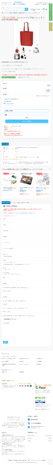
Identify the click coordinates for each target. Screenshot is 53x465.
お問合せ (22, 361)
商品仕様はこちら (8, 62)
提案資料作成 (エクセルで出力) (8, 77)
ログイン (35, 9)
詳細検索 (22, 372)
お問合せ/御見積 (6, 202)
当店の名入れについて (24, 358)
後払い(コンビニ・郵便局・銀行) (43, 385)
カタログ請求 (39, 2)
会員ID (4, 218)
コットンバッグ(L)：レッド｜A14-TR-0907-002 (23, 18)
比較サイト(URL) (6, 311)
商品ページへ (9, 179)
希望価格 (5, 283)
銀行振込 (5, 383)
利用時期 (5, 304)
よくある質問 (44, 4)
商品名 (4, 260)
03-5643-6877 (8, 101)
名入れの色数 (6, 272)
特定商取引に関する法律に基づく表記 (21, 460)
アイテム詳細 (5, 144)
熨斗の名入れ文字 (7, 290)
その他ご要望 (6, 323)
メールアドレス (6, 242)
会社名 (4, 224)
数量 (4, 277)
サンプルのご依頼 (15, 202)
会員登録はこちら (22, 77)
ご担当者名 (5, 230)
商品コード (5, 254)
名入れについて (46, 2)
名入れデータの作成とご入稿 (9, 358)
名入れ (4, 267)
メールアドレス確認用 (8, 248)
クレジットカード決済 (24, 383)
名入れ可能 (21, 9)
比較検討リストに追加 (50, 13)
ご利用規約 (39, 361)
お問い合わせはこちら (21, 62)
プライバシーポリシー (24, 364)
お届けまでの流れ (25, 202)
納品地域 (5, 296)
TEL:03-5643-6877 (23, 213)
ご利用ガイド (37, 4)
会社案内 (39, 364)
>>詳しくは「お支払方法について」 (42, 409)
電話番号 (5, 236)
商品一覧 (4, 372)
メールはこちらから (9, 103)
